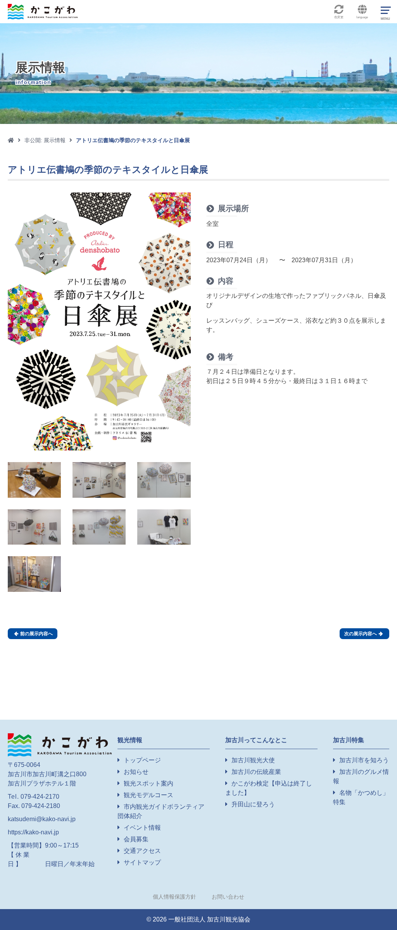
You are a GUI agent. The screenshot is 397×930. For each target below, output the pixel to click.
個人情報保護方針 (174, 897)
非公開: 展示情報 (45, 140)
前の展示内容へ (33, 633)
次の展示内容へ (363, 633)
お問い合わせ (228, 897)
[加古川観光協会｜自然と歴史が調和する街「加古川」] (60, 744)
